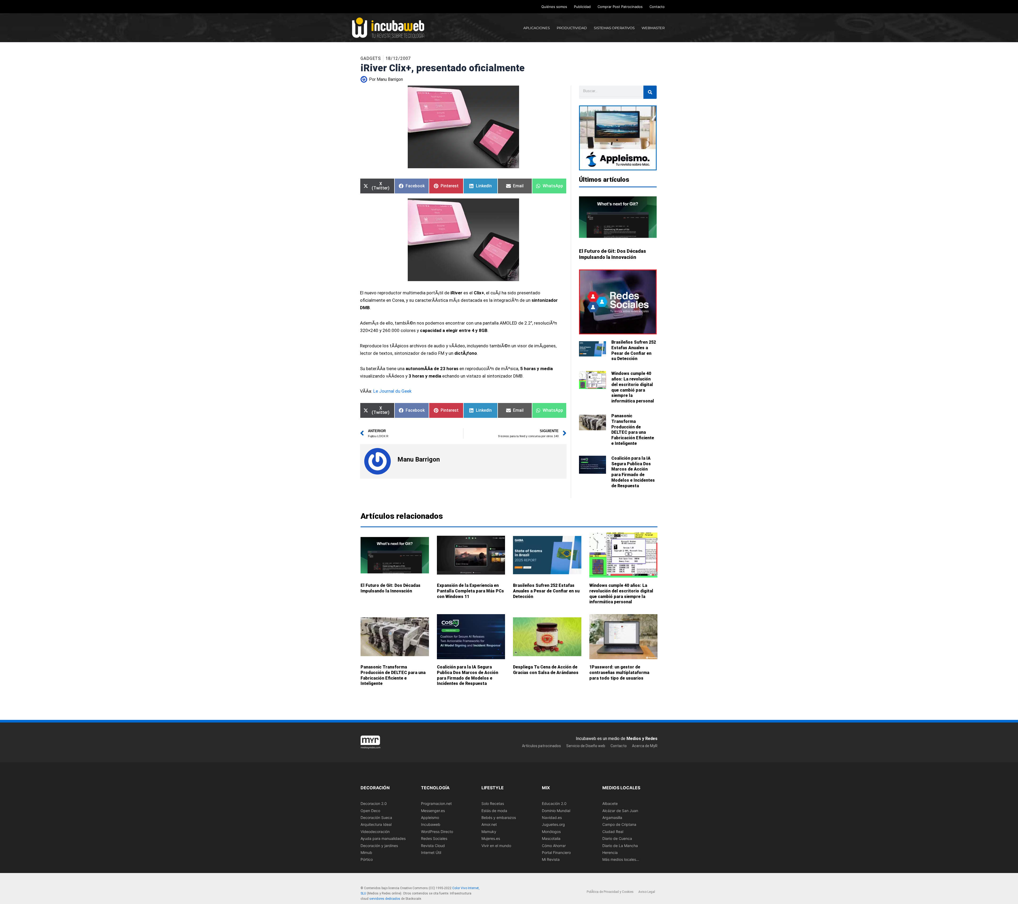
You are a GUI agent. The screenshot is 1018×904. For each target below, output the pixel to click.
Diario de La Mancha (620, 845)
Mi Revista (551, 859)
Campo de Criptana (619, 824)
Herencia (610, 852)
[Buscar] (650, 92)
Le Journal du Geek (392, 391)
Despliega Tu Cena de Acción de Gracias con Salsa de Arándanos (545, 669)
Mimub (366, 852)
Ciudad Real (612, 831)
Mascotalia (551, 838)
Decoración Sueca (376, 817)
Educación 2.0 (554, 803)
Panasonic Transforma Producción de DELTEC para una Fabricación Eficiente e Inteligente (632, 429)
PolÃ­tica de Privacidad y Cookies (610, 892)
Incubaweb (430, 824)
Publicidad (582, 7)
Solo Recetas (492, 803)
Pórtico (367, 859)
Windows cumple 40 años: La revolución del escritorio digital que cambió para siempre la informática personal (632, 387)
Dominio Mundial (556, 810)
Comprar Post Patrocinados (620, 7)
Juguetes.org (553, 824)
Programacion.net (436, 803)
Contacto (657, 7)
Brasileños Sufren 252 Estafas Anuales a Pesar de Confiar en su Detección (633, 350)
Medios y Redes (641, 738)
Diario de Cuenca (617, 838)
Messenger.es (433, 810)
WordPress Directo (437, 831)
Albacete (610, 803)
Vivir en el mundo (496, 845)
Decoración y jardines (379, 845)
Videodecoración (375, 831)
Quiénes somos (554, 7)
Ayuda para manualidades (383, 838)
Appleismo (430, 817)
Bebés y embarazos (498, 817)
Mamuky (488, 831)
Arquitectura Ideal (376, 824)
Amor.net (489, 824)
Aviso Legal (646, 892)
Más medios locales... (620, 859)
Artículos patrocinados (541, 745)
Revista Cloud (433, 845)
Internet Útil (431, 852)
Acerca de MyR (644, 745)
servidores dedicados (384, 898)
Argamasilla (612, 817)
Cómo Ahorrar (554, 845)
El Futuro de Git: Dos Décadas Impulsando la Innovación (390, 588)
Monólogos (551, 831)
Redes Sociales (434, 838)
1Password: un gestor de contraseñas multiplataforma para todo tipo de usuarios (619, 672)
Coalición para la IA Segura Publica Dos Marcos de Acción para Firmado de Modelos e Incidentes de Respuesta (633, 472)
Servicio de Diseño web (585, 745)
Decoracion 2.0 (374, 803)
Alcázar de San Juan (620, 810)
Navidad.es (552, 817)
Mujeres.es (490, 838)
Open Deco (370, 810)
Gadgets (371, 58)
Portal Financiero (556, 852)
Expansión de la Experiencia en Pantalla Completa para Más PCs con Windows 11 (470, 591)
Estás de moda (494, 810)
